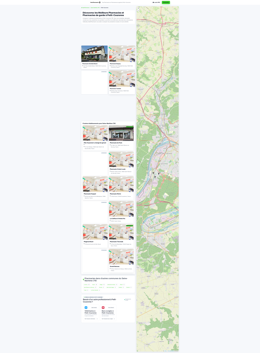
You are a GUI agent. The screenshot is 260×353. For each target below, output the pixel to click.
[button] (153, 173)
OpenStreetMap (171, 350)
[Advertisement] (108, 34)
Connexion (166, 2)
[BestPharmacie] (95, 2)
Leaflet (165, 350)
